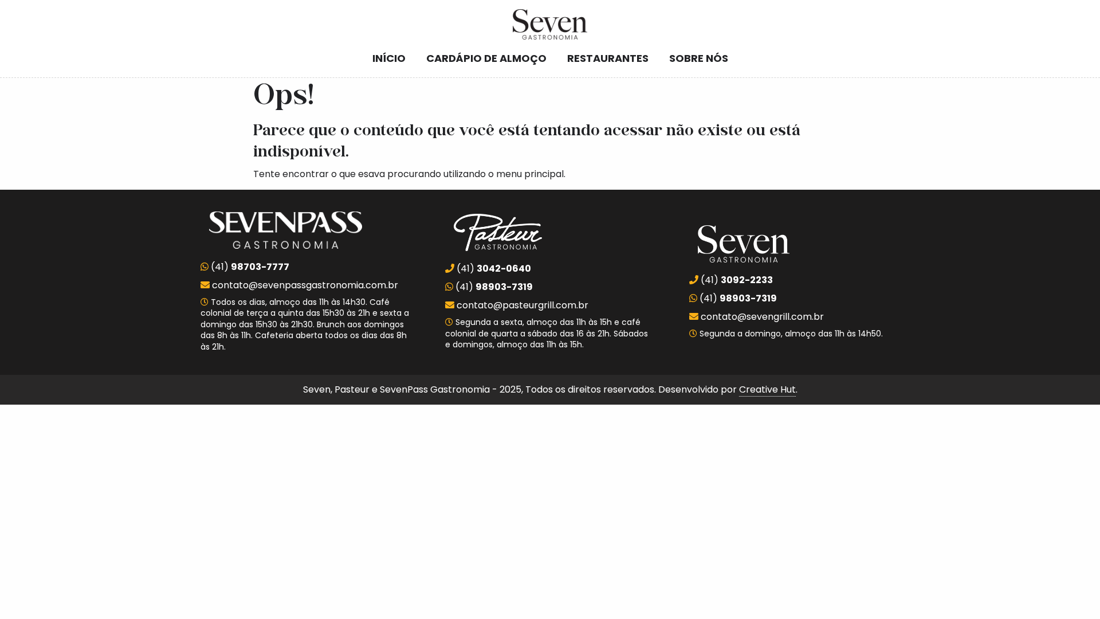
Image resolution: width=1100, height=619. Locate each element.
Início (389, 58)
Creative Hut (767, 389)
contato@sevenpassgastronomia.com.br (305, 285)
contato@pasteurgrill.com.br (522, 305)
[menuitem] (389, 58)
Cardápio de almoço (486, 58)
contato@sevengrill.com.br (762, 316)
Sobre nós (698, 58)
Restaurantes (608, 58)
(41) (249, 266)
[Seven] (550, 24)
